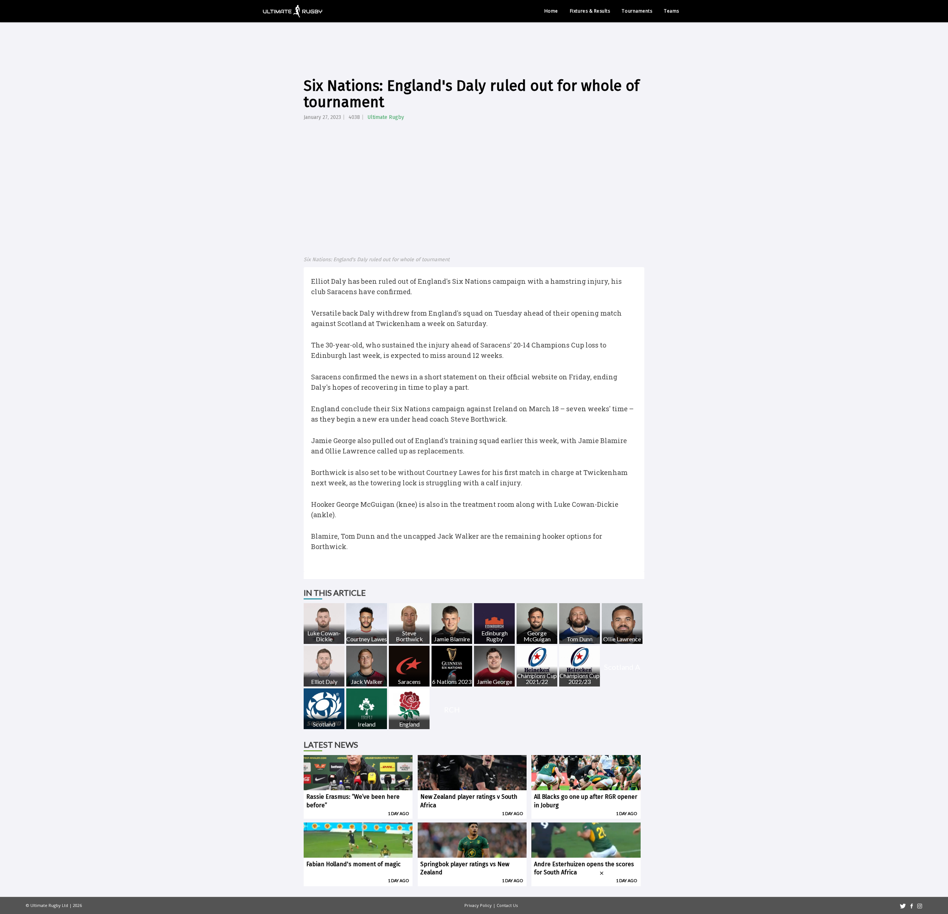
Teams (671, 11)
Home (551, 11)
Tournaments (637, 11)
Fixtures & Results (590, 11)
